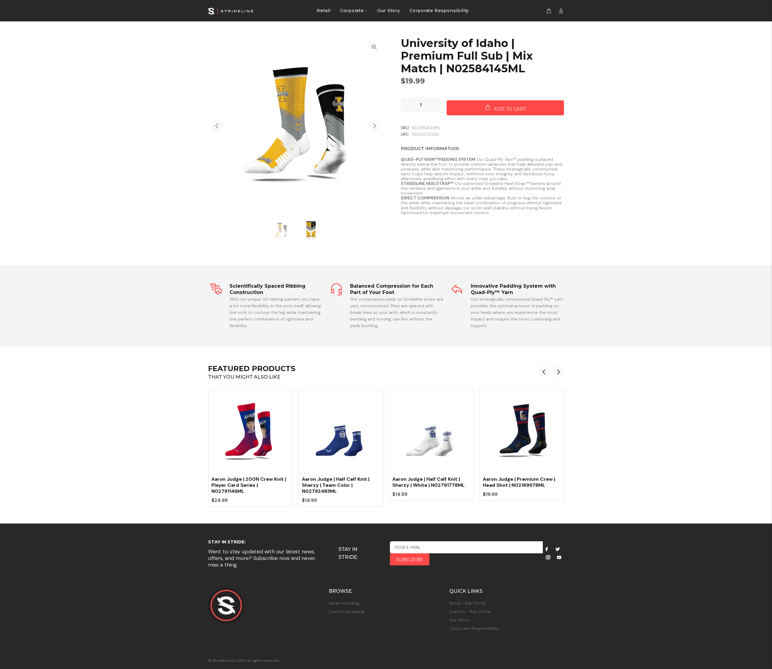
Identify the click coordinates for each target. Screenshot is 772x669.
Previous (217, 125)
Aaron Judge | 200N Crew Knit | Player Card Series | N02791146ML (248, 485)
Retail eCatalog (344, 603)
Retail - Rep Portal (467, 603)
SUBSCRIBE (409, 559)
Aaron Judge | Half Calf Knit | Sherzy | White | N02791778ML (428, 482)
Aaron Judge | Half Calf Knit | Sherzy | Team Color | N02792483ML (335, 485)
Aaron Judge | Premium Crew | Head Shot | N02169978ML (519, 482)
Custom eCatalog (346, 611)
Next (374, 125)
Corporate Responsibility (474, 628)
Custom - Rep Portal (469, 611)
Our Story (459, 620)
